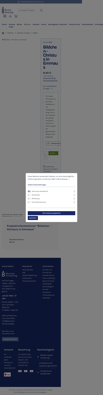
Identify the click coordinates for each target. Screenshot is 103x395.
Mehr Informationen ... (60, 179)
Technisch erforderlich (40, 191)
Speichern (33, 218)
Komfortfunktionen (39, 202)
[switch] (29, 195)
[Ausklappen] (74, 191)
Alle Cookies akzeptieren (51, 213)
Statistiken (36, 195)
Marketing (35, 198)
